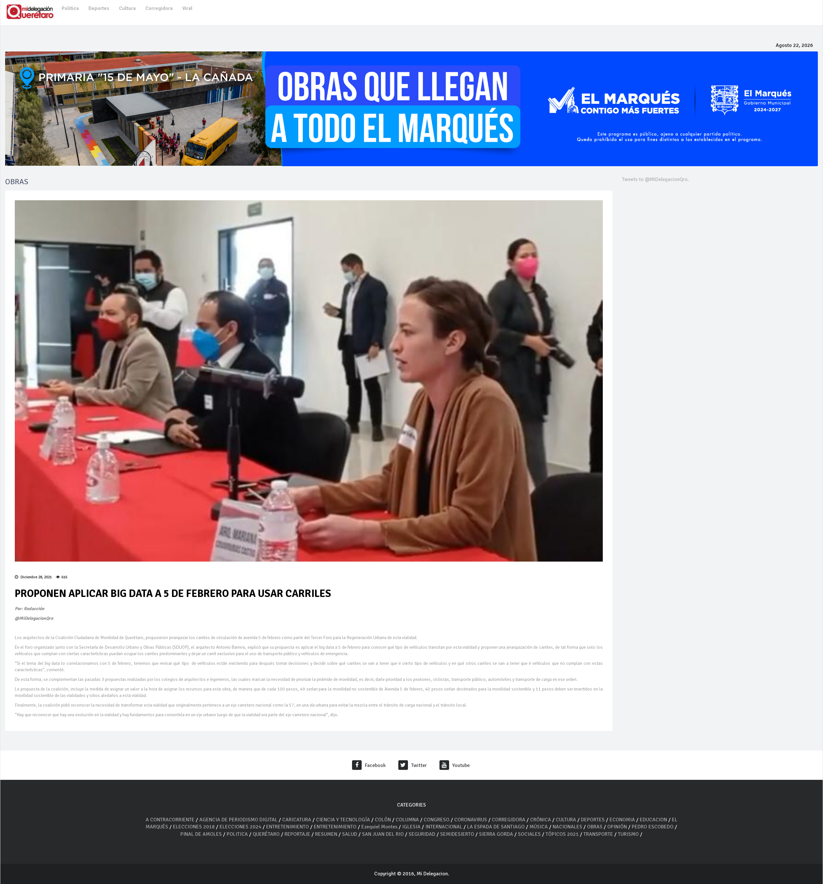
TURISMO (628, 834)
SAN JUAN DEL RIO (383, 834)
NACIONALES (567, 827)
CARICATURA (297, 819)
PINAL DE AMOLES (201, 834)
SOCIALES (529, 834)
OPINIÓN (617, 827)
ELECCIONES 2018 (194, 827)
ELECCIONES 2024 (240, 827)
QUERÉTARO (267, 834)
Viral (187, 8)
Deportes (98, 8)
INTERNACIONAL (443, 827)
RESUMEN (326, 834)
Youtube (461, 765)
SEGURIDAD (422, 834)
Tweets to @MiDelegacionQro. (655, 179)
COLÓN (383, 819)
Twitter (419, 765)
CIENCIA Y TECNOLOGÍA (343, 819)
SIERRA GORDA (496, 834)
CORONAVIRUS (470, 819)
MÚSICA (539, 827)
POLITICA (237, 834)
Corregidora (159, 8)
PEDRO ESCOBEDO (653, 827)
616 (64, 577)
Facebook (375, 765)
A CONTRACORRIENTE (170, 819)
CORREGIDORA (508, 819)
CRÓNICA (541, 819)
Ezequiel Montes (379, 827)
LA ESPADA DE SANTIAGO (496, 827)
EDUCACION (653, 819)
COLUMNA (408, 819)
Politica (70, 8)
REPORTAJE (298, 834)
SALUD (349, 834)
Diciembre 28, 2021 (36, 577)
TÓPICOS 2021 (562, 834)
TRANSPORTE (598, 834)
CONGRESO (436, 819)
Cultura (127, 8)
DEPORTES (593, 819)
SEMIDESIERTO (457, 834)
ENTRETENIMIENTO (287, 827)
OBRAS (594, 827)
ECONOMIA (622, 819)
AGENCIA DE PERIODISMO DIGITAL (238, 819)
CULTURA (566, 819)
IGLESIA (411, 827)
